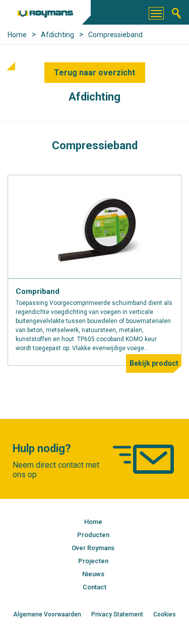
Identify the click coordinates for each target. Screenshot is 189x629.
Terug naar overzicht (94, 72)
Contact (94, 587)
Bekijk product (154, 363)
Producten (93, 535)
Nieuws (93, 574)
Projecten (93, 561)
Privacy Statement (117, 614)
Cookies (164, 614)
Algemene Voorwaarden (47, 614)
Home (93, 522)
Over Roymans (93, 548)
